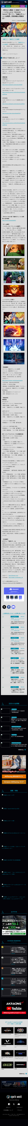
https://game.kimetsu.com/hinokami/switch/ (12, 380)
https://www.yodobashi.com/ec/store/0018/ (12, 84)
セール (8, 6)
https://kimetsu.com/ (13, 575)
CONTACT (20, 1107)
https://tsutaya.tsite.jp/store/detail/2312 (11, 113)
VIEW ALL (21, 749)
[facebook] (9, 1104)
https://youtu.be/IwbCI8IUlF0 (9, 220)
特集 (3, 6)
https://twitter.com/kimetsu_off (16, 577)
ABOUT (8, 1107)
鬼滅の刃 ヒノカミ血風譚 (14, 39)
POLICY (19, 1110)
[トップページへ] (14, 1098)
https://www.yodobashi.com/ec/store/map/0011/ (13, 103)
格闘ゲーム (5, 39)
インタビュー (15, 6)
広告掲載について (8, 1110)
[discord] (19, 1104)
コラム (22, 6)
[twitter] (14, 1104)
